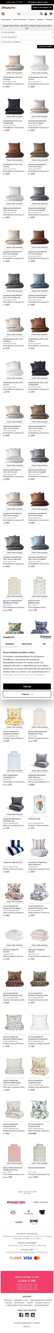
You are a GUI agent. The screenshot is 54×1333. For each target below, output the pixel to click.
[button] (50, 14)
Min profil (8, 1300)
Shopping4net (6, 20)
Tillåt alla (27, 686)
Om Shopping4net (42, 1305)
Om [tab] (44, 644)
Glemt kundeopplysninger (41, 1300)
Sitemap (36, 1323)
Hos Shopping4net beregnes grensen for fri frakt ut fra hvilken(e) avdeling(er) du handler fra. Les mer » (27, 1236)
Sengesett (49, 20)
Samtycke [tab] (9, 644)
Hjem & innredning (19, 20)
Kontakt (8, 1303)
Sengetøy (40, 20)
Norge (26, 1327)
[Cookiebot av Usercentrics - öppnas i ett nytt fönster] (40, 637)
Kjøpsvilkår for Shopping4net (19, 1305)
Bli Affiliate (19, 1303)
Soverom (32, 20)
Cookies (29, 1303)
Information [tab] (27, 644)
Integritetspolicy (42, 1303)
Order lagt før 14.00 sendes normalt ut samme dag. (27, 1244)
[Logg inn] (46, 14)
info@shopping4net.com (27, 1289)
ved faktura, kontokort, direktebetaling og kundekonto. (27, 1251)
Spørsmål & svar (21, 1300)
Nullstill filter (45, 47)
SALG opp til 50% (14, 2)
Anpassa (25, 694)
